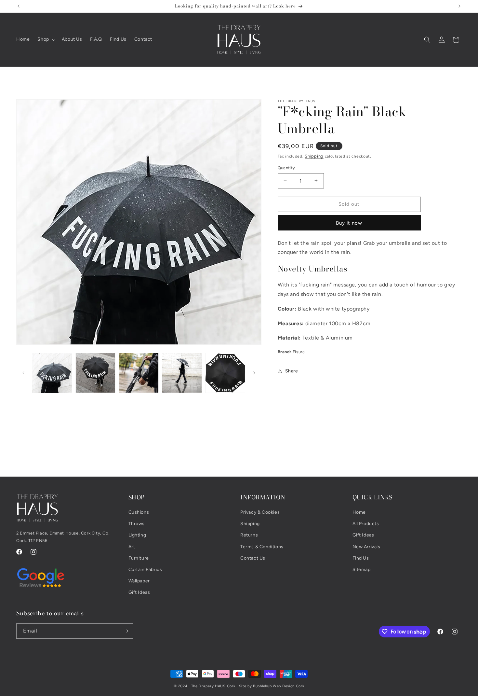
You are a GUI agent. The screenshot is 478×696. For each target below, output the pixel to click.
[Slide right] (254, 373)
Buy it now (349, 223)
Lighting (137, 535)
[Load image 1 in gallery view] (52, 373)
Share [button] (291, 371)
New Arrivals (366, 547)
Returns (249, 535)
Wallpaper (139, 581)
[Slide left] (23, 373)
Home (359, 512)
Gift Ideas (139, 592)
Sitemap (361, 569)
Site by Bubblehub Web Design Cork (271, 686)
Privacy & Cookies (260, 512)
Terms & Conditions (262, 547)
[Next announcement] (459, 6)
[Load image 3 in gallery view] (139, 373)
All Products (365, 524)
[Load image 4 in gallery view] (182, 373)
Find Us (360, 558)
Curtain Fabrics (145, 569)
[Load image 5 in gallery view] (225, 373)
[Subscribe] (126, 631)
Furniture (138, 558)
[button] (45, 39)
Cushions (138, 512)
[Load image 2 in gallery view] (95, 373)
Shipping (314, 156)
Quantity (286, 167)
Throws (136, 524)
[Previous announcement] (18, 6)
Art (131, 547)
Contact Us (252, 558)
